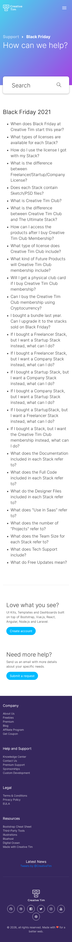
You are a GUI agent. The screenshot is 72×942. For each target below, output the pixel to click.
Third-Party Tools (14, 830)
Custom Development (16, 772)
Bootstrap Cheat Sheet (17, 826)
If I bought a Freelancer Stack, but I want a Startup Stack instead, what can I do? (39, 340)
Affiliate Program (13, 729)
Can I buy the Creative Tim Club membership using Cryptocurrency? (35, 302)
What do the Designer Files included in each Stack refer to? (37, 497)
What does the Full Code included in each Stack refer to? (37, 478)
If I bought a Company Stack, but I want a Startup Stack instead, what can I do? (38, 396)
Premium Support (14, 764)
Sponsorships (11, 768)
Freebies (8, 717)
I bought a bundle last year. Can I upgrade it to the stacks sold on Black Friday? (39, 321)
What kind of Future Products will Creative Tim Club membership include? (38, 264)
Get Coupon (10, 733)
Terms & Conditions (15, 795)
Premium (8, 721)
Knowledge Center (14, 756)
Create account (21, 631)
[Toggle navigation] (64, 8)
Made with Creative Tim (18, 846)
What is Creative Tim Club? (36, 200)
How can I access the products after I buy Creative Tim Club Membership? (38, 232)
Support (11, 36)
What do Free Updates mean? (39, 562)
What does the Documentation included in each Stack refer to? (39, 459)
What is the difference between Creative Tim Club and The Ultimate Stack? (36, 214)
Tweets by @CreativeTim (36, 865)
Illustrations (10, 834)
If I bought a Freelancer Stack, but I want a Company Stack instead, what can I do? (39, 359)
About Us (8, 713)
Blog (5, 725)
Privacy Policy (12, 799)
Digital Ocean (11, 842)
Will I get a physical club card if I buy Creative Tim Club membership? (38, 283)
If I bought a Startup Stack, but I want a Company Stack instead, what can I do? (40, 378)
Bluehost (8, 838)
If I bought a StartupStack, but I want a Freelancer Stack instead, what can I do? (39, 415)
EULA (6, 803)
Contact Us (10, 760)
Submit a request (22, 676)
